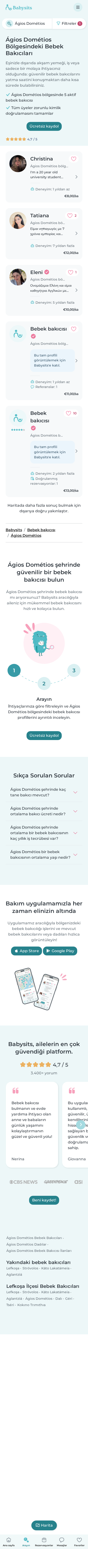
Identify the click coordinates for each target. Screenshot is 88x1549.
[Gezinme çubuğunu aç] (77, 7)
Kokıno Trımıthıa (31, 1305)
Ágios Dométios (38, 1298)
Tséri (10, 1305)
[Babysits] (19, 7)
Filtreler (70, 23)
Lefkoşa (12, 1268)
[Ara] (9, 23)
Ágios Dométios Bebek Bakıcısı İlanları (39, 1251)
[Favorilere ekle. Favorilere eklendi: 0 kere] (74, 159)
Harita (47, 1525)
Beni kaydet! (44, 1200)
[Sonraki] (80, 1124)
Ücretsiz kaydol (44, 126)
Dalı (58, 1298)
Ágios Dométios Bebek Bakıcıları (34, 1238)
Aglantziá (14, 1274)
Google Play (62, 951)
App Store (29, 951)
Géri (68, 1298)
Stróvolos (30, 1268)
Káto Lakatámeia (55, 1268)
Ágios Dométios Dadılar (26, 1244)
